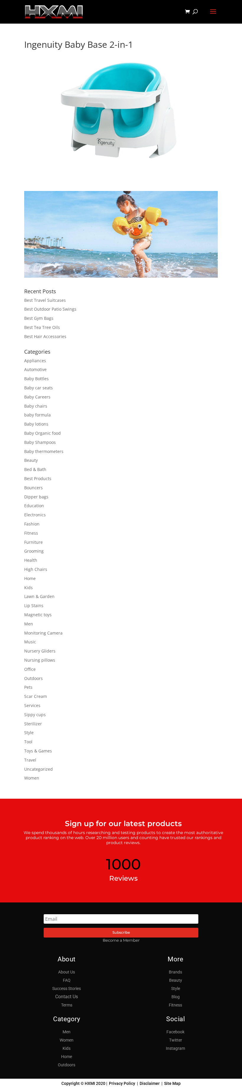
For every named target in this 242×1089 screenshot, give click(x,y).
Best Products (37, 478)
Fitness (31, 533)
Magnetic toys (38, 614)
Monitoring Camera (43, 633)
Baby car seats (38, 388)
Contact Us (66, 996)
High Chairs (35, 569)
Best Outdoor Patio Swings (50, 309)
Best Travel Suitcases (45, 300)
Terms (66, 1005)
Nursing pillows (39, 660)
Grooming (34, 551)
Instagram (175, 1048)
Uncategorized (38, 769)
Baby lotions (36, 424)
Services (32, 705)
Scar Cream (35, 696)
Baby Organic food (42, 433)
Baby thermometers (43, 451)
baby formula (37, 415)
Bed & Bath (35, 469)
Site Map (172, 1083)
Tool (28, 741)
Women (31, 778)
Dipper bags (36, 497)
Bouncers (33, 487)
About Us (66, 972)
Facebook (175, 1031)
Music (30, 642)
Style (29, 732)
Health (30, 560)
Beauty (31, 460)
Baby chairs (35, 406)
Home (30, 578)
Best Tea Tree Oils (42, 327)
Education (34, 505)
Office (30, 669)
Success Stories (66, 988)
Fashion (32, 524)
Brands (175, 972)
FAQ (67, 980)
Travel (30, 760)
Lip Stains (33, 605)
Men (28, 624)
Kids (28, 587)
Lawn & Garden (39, 596)
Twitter (175, 1040)
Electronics (35, 515)
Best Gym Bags (38, 318)
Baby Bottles (36, 378)
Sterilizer (33, 723)
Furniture (33, 542)
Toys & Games (38, 751)
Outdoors (33, 678)
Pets (28, 687)
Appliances (35, 360)
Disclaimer (150, 1083)
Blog (175, 996)
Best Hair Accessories (45, 336)
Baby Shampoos (40, 442)
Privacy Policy (122, 1083)
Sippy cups (35, 714)
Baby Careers (37, 397)
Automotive (35, 369)
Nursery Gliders (39, 651)
